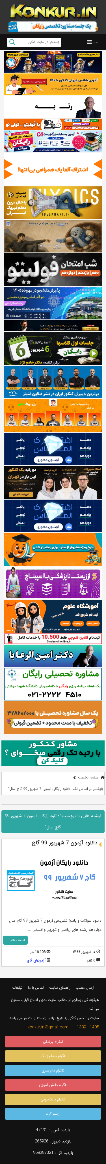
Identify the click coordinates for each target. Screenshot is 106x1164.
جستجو (12, 42)
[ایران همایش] (53, 684)
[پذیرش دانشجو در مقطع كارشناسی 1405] (53, 303)
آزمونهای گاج (36, 960)
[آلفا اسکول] (53, 169)
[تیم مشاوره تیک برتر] (53, 717)
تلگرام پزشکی (53, 1042)
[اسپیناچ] (53, 583)
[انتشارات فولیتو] (53, 269)
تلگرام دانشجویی (53, 1099)
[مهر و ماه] (53, 62)
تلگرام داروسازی (53, 1071)
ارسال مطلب (85, 988)
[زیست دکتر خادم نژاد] (53, 141)
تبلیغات (17, 988)
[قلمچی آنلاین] (53, 638)
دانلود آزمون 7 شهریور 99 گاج (64, 843)
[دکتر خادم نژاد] (53, 348)
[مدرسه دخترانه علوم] (53, 616)
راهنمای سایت (59, 988)
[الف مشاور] (53, 549)
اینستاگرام (53, 1114)
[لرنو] (53, 236)
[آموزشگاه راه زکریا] (53, 325)
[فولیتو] (53, 124)
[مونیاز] (53, 382)
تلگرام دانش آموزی (53, 1085)
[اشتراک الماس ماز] (53, 449)
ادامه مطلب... (15, 940)
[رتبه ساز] (53, 107)
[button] (95, 42)
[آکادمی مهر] (53, 415)
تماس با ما (36, 988)
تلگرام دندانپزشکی (53, 1056)
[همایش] (53, 482)
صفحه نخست (88, 777)
